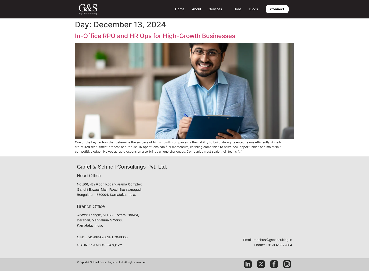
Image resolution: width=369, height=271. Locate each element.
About (196, 9)
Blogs (253, 9)
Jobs (238, 9)
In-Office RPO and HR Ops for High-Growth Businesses (157, 36)
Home (179, 9)
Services (215, 9)
